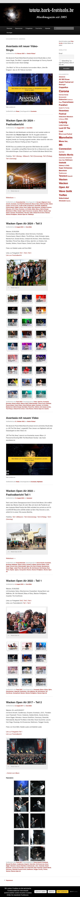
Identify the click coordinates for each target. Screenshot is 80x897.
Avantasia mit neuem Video (22, 418)
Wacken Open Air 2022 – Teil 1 (24, 580)
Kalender (47, 28)
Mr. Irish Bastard (34, 568)
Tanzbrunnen (63, 173)
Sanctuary (9, 869)
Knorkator (22, 209)
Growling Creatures (46, 207)
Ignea (33, 405)
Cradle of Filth (23, 205)
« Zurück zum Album (12, 773)
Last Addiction (31, 691)
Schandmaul (62, 157)
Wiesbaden (62, 201)
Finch (25, 207)
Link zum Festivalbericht (14, 255)
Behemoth (28, 204)
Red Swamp (43, 568)
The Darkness (20, 212)
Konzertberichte (20, 202)
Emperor (26, 864)
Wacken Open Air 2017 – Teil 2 (24, 702)
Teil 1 (21, 253)
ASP (72, 82)
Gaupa (29, 207)
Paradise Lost (23, 867)
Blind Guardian (44, 204)
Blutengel (62, 84)
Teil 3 (25, 600)
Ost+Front (61, 152)
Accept (39, 202)
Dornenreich (62, 97)
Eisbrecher (63, 99)
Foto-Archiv (39, 28)
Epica (28, 566)
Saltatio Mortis (47, 867)
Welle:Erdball (64, 198)
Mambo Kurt (9, 407)
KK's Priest (15, 209)
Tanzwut (63, 175)
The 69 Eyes (9, 409)
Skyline (46, 211)
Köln (66, 119)
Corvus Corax (14, 205)
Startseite (9, 28)
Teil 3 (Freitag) (47, 156)
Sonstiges (9, 32)
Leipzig (63, 122)
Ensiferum (70, 99)
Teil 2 (25, 253)
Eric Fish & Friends (35, 566)
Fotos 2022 (19, 689)
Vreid (27, 409)
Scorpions (35, 211)
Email (60, 53)
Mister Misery (36, 209)
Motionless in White (11, 211)
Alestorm (62, 77)
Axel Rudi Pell (21, 204)
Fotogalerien (29, 28)
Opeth (24, 211)
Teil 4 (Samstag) (11, 158)
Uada (31, 212)
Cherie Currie (42, 403)
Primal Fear (31, 407)
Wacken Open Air (23, 214)
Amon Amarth (40, 563)
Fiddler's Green (19, 207)
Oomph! (19, 211)
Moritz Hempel (44, 209)
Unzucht (70, 176)
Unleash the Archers (39, 212)
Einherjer (48, 403)
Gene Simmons (36, 207)
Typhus (17, 570)
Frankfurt (63, 105)
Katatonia (41, 866)
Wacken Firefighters (11, 214)
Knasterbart (23, 691)
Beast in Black (16, 403)
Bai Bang (8, 564)
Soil (41, 407)
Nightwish (40, 481)
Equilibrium (44, 205)
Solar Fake (62, 160)
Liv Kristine (28, 209)
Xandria (46, 409)
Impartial (16, 691)
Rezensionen (18, 28)
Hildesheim (62, 117)
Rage (35, 867)
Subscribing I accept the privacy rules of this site (66, 63)
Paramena (29, 211)
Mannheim (65, 137)
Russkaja (40, 867)
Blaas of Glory (36, 204)
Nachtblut (24, 407)
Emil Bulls (37, 205)
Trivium (45, 869)
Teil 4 (29, 253)
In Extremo (61, 119)
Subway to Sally (64, 165)
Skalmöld (15, 869)
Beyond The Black (11, 864)
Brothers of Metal (31, 564)
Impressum (9, 880)
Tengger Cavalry (38, 869)
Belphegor (14, 564)
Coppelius (63, 87)
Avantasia (33, 111)
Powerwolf (30, 867)
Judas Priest (17, 568)
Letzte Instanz (63, 125)
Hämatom (9, 209)
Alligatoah (44, 202)
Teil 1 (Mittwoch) (18, 517)
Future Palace (18, 405)
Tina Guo (26, 212)
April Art (40, 401)
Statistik (62, 162)
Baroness (9, 403)
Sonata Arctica (47, 407)
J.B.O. (36, 866)
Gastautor (29, 498)
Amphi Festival (65, 82)
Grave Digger (9, 568)
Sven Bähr (29, 128)
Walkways (31, 214)
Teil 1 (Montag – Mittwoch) (21, 156)
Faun (60, 102)
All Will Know (64, 79)
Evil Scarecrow (40, 864)
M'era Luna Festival (65, 134)
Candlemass (20, 864)
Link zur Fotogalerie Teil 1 (14, 732)
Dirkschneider (22, 566)
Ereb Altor (33, 864)
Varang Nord (22, 570)
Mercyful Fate (25, 568)
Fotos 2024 (19, 401)
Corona (64, 91)
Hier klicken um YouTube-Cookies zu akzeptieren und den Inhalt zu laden (29, 89)
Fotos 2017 (19, 862)
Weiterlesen (10, 197)
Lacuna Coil (15, 867)
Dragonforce (30, 205)
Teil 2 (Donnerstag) (36, 156)
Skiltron (41, 211)
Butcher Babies (41, 564)
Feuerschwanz (10, 207)
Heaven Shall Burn (21, 866)
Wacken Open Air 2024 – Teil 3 (24, 223)
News (17, 111)
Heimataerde (31, 866)
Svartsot (12, 212)
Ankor (35, 401)
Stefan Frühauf (31, 53)
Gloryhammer (45, 566)
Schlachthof (69, 157)
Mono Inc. (63, 141)
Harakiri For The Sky (64, 108)
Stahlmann (30, 869)
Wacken (47, 212)
